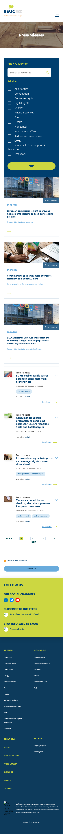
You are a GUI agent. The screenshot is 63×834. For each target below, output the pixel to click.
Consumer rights (24, 98)
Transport (20, 153)
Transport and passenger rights (30, 474)
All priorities (21, 88)
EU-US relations (24, 391)
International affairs (25, 131)
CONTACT (8, 789)
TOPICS (7, 747)
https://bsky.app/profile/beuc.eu (12, 600)
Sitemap (25, 822)
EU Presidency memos (42, 664)
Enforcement (23, 516)
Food (17, 117)
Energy (18, 107)
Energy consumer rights (33, 284)
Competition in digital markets (20, 222)
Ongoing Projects (40, 746)
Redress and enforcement (29, 136)
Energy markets (14, 284)
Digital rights (22, 103)
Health (18, 121)
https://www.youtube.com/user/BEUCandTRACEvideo (17, 600)
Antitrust (37, 349)
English (27, 397)
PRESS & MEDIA (10, 764)
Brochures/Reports (40, 682)
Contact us (31, 569)
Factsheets (37, 670)
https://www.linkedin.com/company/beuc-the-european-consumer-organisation (6, 600)
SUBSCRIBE (8, 772)
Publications (23, 561)
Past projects (38, 752)
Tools (35, 688)
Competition (22, 93)
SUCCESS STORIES (11, 755)
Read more (47, 402)
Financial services (24, 112)
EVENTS (7, 780)
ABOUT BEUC (9, 739)
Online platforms (40, 516)
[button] (57, 15)
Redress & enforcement (12, 707)
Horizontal (21, 126)
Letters (36, 676)
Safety (18, 140)
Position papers (39, 657)
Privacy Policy (35, 822)
